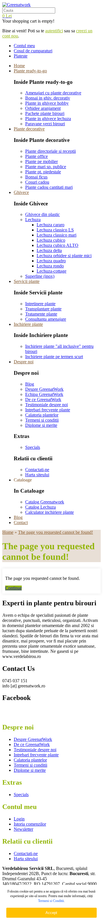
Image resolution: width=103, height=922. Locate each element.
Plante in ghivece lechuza (48, 118)
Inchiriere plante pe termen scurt (54, 356)
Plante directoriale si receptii (50, 151)
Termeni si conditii (42, 420)
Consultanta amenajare (45, 319)
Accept (51, 913)
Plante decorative (29, 128)
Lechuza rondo (50, 265)
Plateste (20, 55)
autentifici (54, 30)
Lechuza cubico (51, 240)
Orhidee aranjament (43, 108)
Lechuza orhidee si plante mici (64, 255)
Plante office (36, 156)
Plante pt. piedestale (43, 171)
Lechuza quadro (51, 260)
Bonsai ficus (36, 177)
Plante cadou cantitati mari (49, 187)
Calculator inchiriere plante (49, 512)
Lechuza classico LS (55, 229)
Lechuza (33, 219)
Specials (32, 447)
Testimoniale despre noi (46, 404)
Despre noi (23, 361)
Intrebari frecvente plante (47, 409)
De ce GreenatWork (43, 399)
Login (19, 818)
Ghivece (21, 192)
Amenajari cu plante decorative (53, 92)
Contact (21, 522)
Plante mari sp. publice (45, 166)
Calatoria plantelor (41, 415)
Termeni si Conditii (51, 901)
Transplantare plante (43, 308)
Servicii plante (26, 281)
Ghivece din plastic (42, 214)
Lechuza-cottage (51, 271)
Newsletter (23, 829)
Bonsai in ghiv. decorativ (47, 98)
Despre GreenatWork (44, 389)
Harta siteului (37, 474)
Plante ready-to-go (30, 70)
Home (19, 65)
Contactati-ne (37, 469)
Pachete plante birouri (44, 113)
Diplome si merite (41, 425)
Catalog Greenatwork (44, 501)
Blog (29, 384)
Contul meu (24, 45)
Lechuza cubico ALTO (57, 245)
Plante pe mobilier (41, 161)
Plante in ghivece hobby (47, 103)
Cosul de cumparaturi (33, 50)
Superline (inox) (39, 276)
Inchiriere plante (28, 324)
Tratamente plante (41, 314)
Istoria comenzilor (30, 824)
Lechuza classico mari (56, 235)
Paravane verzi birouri (45, 123)
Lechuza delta (49, 250)
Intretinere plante (40, 303)
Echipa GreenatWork (44, 394)
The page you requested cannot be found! (55, 532)
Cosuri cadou (37, 182)
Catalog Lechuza (40, 507)
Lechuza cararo (50, 224)
